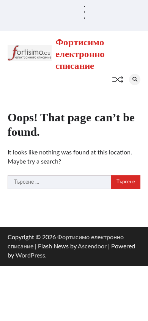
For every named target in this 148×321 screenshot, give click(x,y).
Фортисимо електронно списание (80, 54)
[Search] (134, 79)
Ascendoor (92, 246)
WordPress (30, 256)
